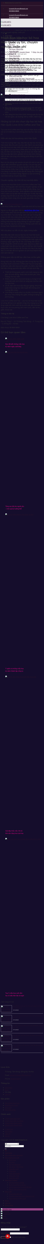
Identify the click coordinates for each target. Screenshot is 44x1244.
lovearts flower (25, 52)
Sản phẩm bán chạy (12, 1155)
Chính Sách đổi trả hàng (14, 1121)
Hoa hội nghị (14, 1178)
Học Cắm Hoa (8, 54)
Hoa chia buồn (14, 56)
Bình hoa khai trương (17, 1185)
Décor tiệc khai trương (17, 72)
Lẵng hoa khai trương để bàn (20, 1187)
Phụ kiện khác (10, 1110)
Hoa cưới (8, 1107)
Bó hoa (12, 1162)
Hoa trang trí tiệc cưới (17, 1198)
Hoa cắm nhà (14, 1176)
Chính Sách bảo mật (12, 1118)
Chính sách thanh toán (13, 1125)
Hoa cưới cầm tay (15, 1194)
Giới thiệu (8, 1088)
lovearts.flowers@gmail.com (20, 1075)
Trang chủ (5, 30)
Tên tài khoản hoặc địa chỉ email (14, 1227)
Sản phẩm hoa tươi (12, 1103)
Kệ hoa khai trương (16, 1182)
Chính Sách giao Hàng (13, 1123)
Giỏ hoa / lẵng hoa (16, 49)
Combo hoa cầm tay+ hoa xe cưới (21, 78)
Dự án (7, 1136)
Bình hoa (12, 1160)
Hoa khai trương (11, 1105)
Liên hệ (8, 1094)
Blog (12, 30)
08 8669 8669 (16, 1079)
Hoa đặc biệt (14, 1169)
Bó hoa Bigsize (14, 1164)
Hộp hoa (12, 1171)
